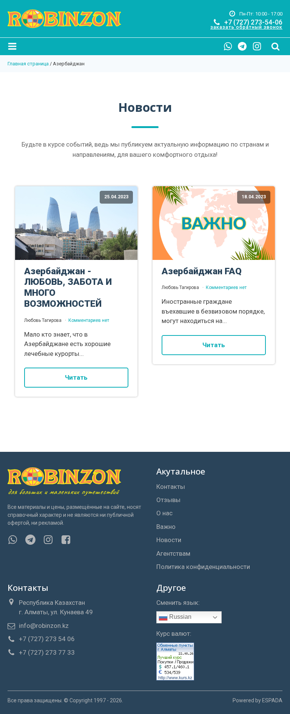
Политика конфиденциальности (203, 566)
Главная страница (28, 63)
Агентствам (173, 553)
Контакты (170, 486)
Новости (168, 540)
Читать (76, 377)
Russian (179, 617)
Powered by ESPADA (257, 700)
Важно (166, 526)
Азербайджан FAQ (202, 271)
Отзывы (168, 500)
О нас (164, 513)
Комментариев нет (88, 320)
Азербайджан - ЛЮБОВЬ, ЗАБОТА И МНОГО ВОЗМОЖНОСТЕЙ (68, 287)
